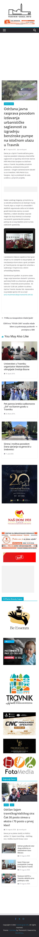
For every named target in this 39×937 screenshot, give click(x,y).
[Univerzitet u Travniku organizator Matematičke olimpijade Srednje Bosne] (19, 343)
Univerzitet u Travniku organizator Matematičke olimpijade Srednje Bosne (16, 366)
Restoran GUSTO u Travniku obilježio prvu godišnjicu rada (26, 878)
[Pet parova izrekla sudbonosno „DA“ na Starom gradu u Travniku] (19, 383)
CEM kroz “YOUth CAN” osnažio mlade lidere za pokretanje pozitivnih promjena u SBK (19, 326)
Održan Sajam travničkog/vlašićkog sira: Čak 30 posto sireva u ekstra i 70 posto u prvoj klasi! (19, 817)
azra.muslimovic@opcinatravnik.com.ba (18, 295)
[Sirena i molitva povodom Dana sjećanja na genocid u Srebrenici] (19, 423)
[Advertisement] (19, 59)
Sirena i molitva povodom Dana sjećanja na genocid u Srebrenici (17, 446)
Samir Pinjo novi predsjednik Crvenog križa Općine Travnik (25, 864)
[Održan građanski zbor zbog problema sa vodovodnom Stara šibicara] (9, 850)
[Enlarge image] (34, 468)
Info (12, 805)
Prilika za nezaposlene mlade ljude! (18, 318)
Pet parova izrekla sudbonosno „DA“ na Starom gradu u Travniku (19, 406)
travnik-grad (22, 149)
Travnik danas (9, 104)
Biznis (6, 805)
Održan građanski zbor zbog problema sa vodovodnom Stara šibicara (26, 849)
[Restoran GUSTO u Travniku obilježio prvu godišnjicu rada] (9, 880)
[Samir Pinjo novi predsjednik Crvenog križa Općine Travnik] (9, 866)
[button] (14, 245)
